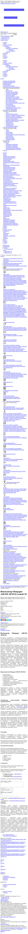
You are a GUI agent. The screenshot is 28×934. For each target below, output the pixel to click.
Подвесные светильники (21, 501)
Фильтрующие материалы (9, 304)
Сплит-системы (14, 377)
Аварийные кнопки (7, 514)
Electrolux (19, 276)
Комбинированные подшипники (10, 580)
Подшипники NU (18, 576)
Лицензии (11, 49)
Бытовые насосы (7, 437)
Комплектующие (7, 530)
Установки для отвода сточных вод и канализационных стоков (11, 420)
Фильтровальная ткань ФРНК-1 (14, 309)
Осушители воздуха (8, 382)
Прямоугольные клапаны (9, 348)
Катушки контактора (17, 516)
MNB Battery (6, 526)
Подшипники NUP (7, 578)
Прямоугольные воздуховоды (14, 347)
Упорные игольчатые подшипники (14, 571)
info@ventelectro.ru (17, 776)
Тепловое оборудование (8, 395)
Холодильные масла (8, 367)
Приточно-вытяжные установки (15, 335)
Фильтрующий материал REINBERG (12, 315)
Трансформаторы (7, 536)
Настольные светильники (9, 501)
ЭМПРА (13, 536)
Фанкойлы (5, 391)
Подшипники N (7, 575)
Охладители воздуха (8, 386)
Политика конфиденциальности (8, 916)
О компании (6, 46)
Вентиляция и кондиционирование (11, 165)
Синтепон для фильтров (8, 322)
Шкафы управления (19, 449)
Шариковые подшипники (9, 552)
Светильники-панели (8, 504)
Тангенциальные (7, 280)
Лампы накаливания (21, 490)
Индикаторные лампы (11, 490)
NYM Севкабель (10, 509)
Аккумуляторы (6, 525)
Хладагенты (22, 366)
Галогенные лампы (18, 488)
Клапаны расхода (7, 346)
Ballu (11, 276)
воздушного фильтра (22, 706)
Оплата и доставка (7, 44)
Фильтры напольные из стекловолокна (12, 307)
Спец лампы (17, 491)
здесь (21, 778)
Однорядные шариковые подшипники (12, 553)
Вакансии (8, 47)
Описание (3, 630)
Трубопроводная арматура (9, 476)
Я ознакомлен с (13, 800)
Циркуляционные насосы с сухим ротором (13, 409)
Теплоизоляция (6, 470)
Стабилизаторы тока (16, 535)
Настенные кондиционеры (9, 376)
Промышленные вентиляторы (10, 275)
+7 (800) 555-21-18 (5, 38)
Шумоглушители (7, 351)
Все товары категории (8, 834)
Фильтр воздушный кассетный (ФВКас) (14, 291)
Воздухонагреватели (8, 397)
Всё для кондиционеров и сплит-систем (12, 365)
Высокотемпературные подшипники (11, 554)
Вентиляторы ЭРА (7, 285)
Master (24, 280)
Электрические (16, 466)
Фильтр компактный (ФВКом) (10, 294)
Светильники (6, 496)
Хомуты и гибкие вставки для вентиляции (13, 350)
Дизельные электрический (9, 459)
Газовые (5, 466)
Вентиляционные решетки (15, 360)
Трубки (23, 471)
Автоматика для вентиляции (10, 339)
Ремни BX (15, 328)
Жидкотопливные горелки (9, 453)
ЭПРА (17, 536)
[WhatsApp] (7, 620)
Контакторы (10, 517)
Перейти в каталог (5, 924)
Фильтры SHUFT (16, 296)
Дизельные (9, 466)
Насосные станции (18, 427)
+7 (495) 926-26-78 (5, 37)
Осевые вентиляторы (5, 587)
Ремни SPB (13, 330)
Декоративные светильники (16, 499)
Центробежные (13, 278)
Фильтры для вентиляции (9, 289)
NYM (4, 509)
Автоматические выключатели (20, 514)
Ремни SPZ (24, 330)
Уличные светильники (18, 504)
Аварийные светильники (9, 498)
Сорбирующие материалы (15, 313)
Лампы (5, 487)
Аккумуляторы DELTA (14, 526)
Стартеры (23, 535)
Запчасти (5, 335)
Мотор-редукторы (7, 541)
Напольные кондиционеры (17, 375)
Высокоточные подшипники (10, 556)
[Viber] (5, 620)
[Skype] (9, 620)
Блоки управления (7, 516)
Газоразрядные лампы (8, 488)
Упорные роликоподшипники (17, 565)
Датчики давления (7, 341)
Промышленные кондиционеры (10, 390)
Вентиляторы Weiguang (8, 284)
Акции (4, 43)
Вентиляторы (6, 274)
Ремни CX (21, 328)
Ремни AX (10, 328)
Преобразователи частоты (21, 534)
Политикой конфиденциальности (17, 800)
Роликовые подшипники (9, 563)
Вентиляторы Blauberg (8, 282)
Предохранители (7, 519)
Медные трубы (15, 366)
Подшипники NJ (10, 576)
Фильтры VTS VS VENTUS (14, 298)
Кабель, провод (6, 508)
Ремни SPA (7, 330)
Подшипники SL (16, 578)
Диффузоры (6, 360)
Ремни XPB (17, 327)
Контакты (5, 53)
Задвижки (5, 478)
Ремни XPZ (6, 327)
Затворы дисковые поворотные (15, 478)
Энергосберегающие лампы (9, 492)
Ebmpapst (19, 275)
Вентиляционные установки (10, 334)
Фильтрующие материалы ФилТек (16, 314)
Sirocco (13, 285)
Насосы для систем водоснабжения (11, 436)
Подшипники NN (15, 575)
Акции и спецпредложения (9, 884)
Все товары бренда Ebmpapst (10, 835)
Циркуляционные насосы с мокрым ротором (13, 408)
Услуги (5, 54)
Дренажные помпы (7, 366)
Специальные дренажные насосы (16, 417)
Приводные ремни (7, 326)
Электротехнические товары (10, 205)
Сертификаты (12, 50)
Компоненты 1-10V (12, 533)
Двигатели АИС (9, 547)
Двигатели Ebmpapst (8, 546)
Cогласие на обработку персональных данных (15, 927)
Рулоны (20, 471)
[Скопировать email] (12, 36)
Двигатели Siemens (17, 546)
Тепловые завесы (16, 398)
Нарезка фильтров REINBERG (16, 312)
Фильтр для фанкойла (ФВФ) (19, 293)
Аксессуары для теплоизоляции (10, 471)
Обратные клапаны (7, 479)
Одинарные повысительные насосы (11, 428)
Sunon (10, 281)
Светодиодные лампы (8, 491)
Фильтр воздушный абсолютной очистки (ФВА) (15, 295)
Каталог (2, 78)
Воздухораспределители (8, 359)
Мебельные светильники (9, 500)
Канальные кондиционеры (9, 373)
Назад (7, 89)
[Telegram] (11, 620)
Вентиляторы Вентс (19, 284)
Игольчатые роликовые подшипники (11, 570)
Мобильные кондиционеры (16, 374)
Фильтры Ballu (20, 295)
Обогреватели (6, 458)
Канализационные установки (10, 414)
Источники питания (8, 531)
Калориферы (16, 397)
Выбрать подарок (5, 617)
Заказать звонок (4, 40)
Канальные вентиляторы (17, 280)
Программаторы (7, 535)
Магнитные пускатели (16, 518)
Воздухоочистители (7, 355)
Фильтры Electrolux (7, 296)
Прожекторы (6, 502)
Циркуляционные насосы (9, 406)
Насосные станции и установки (10, 424)
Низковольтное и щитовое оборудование (12, 513)
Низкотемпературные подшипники (11, 558)
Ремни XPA (11, 327)
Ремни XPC (23, 327)
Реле (17, 519)
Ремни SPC (18, 330)
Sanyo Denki (6, 281)
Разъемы (13, 519)
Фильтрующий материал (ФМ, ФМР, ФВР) (13, 305)
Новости (5, 42)
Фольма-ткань (6, 472)
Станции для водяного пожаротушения (12, 444)
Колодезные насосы (15, 437)
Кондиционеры (6, 371)
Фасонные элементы (20, 348)
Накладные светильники (21, 500)
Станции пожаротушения (9, 443)
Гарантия (5, 57)
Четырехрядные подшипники (10, 567)
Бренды (5, 55)
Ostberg (8, 276)
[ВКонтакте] (1, 620)
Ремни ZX (5, 328)
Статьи (5, 58)
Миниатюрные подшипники (19, 557)
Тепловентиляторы (7, 398)
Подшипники (6, 218)
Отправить (3, 802)
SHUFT (14, 276)
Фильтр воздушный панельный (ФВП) (12, 290)
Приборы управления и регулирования (12, 448)
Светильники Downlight (15, 502)
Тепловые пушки (7, 464)
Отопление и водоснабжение (10, 188)
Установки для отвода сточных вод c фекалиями (14, 418)
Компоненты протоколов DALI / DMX (13, 534)
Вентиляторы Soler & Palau (20, 282)
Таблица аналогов (13, 300)
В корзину (3, 612)
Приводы (14, 341)
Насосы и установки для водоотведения (12, 413)
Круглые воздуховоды (17, 346)
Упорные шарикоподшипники (17, 561)
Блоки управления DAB (8, 449)
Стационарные (13, 460)
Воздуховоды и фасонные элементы (11, 345)
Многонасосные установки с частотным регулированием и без (12, 427)
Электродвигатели (7, 545)
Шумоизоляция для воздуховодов (19, 351)
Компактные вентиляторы (16, 279)
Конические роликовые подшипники (12, 564)
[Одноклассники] (3, 620)
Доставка (8, 630)
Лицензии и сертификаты (12, 48)
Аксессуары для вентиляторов (19, 281)
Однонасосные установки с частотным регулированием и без (15, 429)
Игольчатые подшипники (9, 569)
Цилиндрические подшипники (10, 574)
